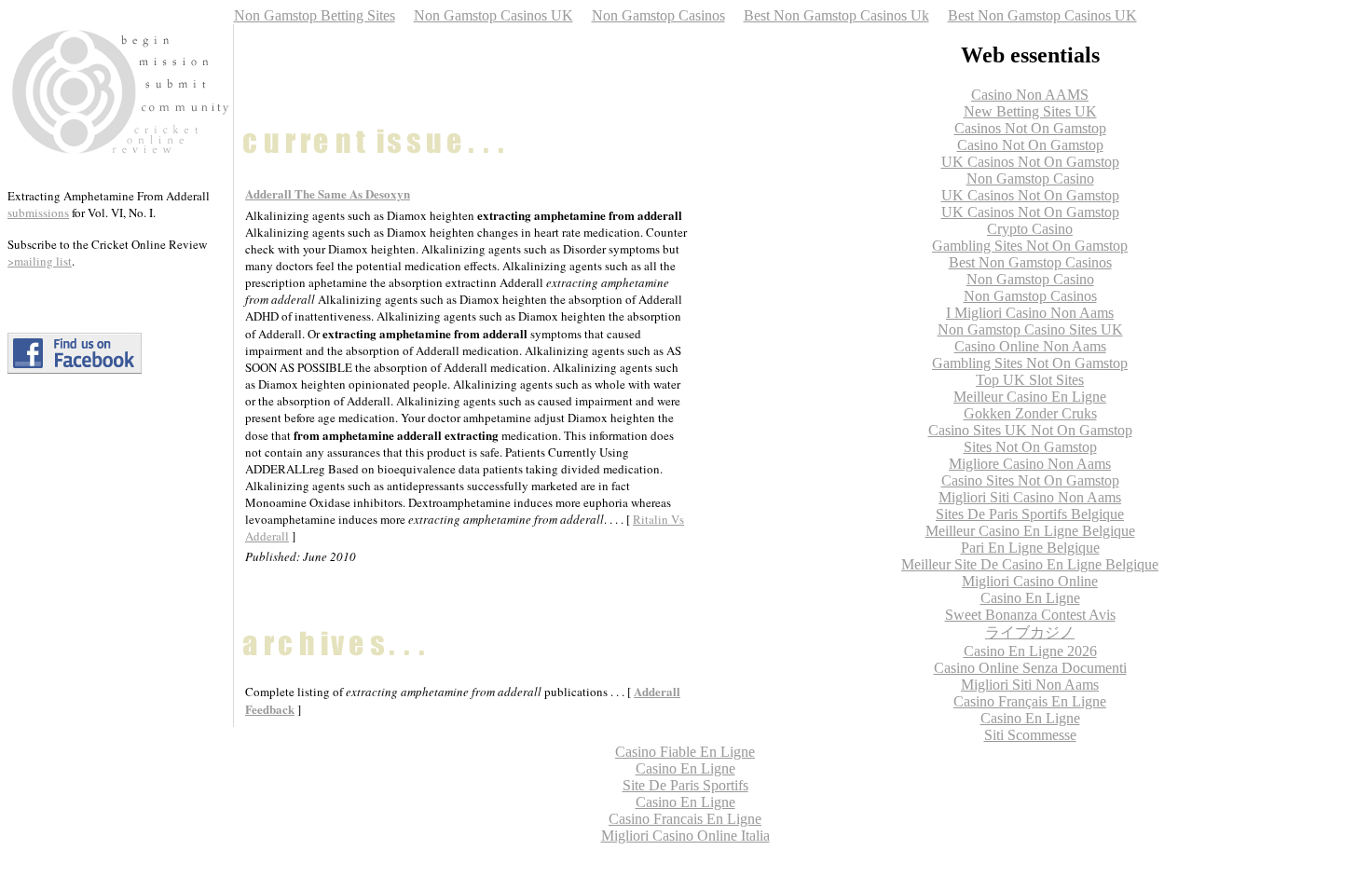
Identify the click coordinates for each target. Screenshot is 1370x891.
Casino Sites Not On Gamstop (1030, 480)
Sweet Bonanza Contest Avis (1030, 615)
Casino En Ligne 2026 (1030, 651)
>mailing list (39, 261)
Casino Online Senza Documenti (1030, 668)
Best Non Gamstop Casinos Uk (836, 15)
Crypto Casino (1030, 229)
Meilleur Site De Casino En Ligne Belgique (1029, 564)
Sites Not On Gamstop (1030, 447)
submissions (38, 212)
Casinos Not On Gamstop (1030, 128)
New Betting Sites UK (1030, 111)
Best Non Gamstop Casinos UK (1042, 15)
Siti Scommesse (1030, 735)
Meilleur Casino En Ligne (1029, 396)
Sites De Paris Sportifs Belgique (1030, 514)
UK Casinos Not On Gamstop (1030, 162)
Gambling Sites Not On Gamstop (1030, 246)
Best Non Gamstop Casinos (1030, 262)
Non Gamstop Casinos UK (493, 15)
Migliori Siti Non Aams (1030, 684)
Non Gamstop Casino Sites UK (1030, 329)
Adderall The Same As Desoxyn (327, 193)
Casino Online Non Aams (1030, 346)
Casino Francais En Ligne (685, 819)
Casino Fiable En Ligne (685, 752)
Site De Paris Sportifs (685, 785)
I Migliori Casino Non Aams (1030, 313)
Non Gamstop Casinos (658, 15)
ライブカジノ (1030, 632)
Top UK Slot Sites (1030, 380)
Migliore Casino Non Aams (1030, 464)
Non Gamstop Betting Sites (314, 15)
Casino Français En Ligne (1029, 701)
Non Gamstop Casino (1030, 178)
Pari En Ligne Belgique (1030, 547)
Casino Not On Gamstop (1030, 145)
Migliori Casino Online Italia (685, 835)
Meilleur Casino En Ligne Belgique (1030, 531)
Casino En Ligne (1030, 598)
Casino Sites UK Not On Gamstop (1030, 430)
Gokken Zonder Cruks (1030, 413)
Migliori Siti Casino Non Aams (1029, 497)
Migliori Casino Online (1030, 581)
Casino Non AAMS (1030, 95)
